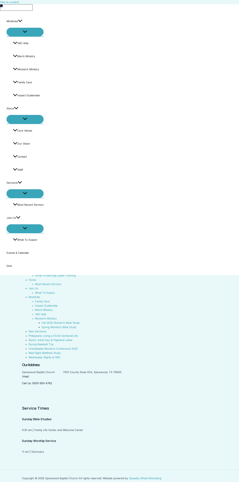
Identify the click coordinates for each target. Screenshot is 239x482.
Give (9, 265)
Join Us (11, 217)
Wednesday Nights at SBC (44, 357)
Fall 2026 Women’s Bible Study (60, 322)
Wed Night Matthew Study (44, 353)
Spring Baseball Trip (40, 344)
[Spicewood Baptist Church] (16, 9)
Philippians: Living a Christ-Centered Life (53, 335)
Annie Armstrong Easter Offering (55, 275)
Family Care (24, 82)
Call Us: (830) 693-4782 (37, 383)
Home (32, 280)
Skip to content (9, 2)
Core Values (24, 130)
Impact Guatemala (28, 95)
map (25, 376)
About (10, 108)
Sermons (12, 182)
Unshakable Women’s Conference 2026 (53, 348)
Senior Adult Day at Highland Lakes (50, 340)
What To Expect (27, 239)
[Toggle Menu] (25, 32)
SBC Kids (22, 43)
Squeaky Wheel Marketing (145, 478)
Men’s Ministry (26, 56)
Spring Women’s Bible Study (58, 327)
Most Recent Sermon (30, 204)
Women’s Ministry (28, 69)
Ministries (12, 21)
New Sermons (37, 331)
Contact (22, 156)
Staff (20, 169)
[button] (20, 21)
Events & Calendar (18, 252)
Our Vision (23, 143)
